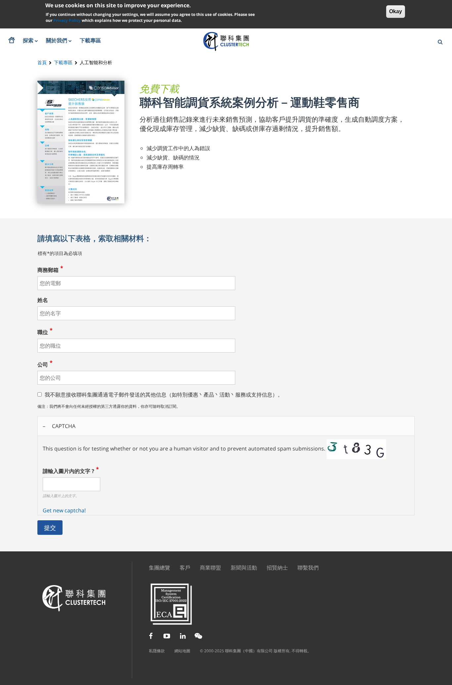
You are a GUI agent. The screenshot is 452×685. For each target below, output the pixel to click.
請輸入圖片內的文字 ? (68, 471)
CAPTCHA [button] (63, 426)
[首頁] (226, 41)
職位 (42, 332)
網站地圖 (182, 651)
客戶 (185, 567)
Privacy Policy (67, 20)
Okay (395, 11)
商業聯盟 (210, 567)
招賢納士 (277, 567)
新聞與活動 (244, 567)
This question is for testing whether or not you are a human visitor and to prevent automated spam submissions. (185, 468)
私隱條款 (157, 651)
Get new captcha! (64, 510)
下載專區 (63, 62)
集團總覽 (159, 567)
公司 (42, 364)
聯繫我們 (308, 567)
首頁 (42, 62)
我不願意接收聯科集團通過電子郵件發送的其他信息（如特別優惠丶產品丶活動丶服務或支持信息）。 (164, 394)
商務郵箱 (48, 270)
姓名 (42, 300)
